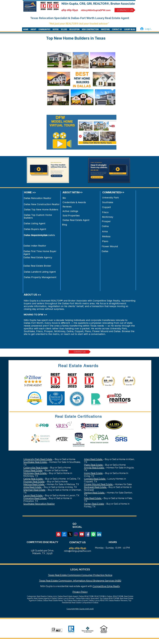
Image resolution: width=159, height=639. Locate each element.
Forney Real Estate (94, 503)
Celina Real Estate (33, 478)
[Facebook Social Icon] (87, 534)
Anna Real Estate (32, 487)
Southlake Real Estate (35, 462)
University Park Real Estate (37, 459)
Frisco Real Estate (32, 470)
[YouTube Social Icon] (81, 534)
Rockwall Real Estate (95, 487)
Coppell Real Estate (95, 478)
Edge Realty (113, 586)
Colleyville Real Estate (35, 467)
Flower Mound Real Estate (98, 484)
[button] (33, 29)
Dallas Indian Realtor (35, 245)
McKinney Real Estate (35, 473)
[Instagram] (76, 534)
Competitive (99, 586)
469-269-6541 (69, 9)
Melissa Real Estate (34, 484)
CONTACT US (77, 542)
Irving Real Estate (93, 473)
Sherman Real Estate (34, 489)
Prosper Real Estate (34, 481)
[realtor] (58, 534)
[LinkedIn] (99, 534)
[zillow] (64, 534)
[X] (70, 534)
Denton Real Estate (94, 492)
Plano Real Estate (93, 464)
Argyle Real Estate (94, 467)
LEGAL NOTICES (80, 569)
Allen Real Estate (93, 459)
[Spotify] (93, 534)
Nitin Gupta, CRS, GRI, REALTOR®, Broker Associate (98, 3)
